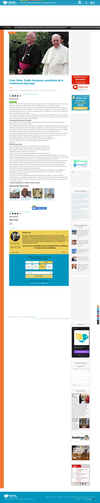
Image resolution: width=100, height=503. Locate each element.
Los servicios (67, 497)
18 (85, 376)
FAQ (55, 497)
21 (75, 379)
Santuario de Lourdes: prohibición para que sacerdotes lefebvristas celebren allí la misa (80, 207)
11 (85, 374)
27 (73, 381)
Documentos (45, 2)
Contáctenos (92, 497)
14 (75, 376)
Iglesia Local (12, 32)
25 (85, 379)
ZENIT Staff (26, 94)
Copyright (85, 497)
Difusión (73, 497)
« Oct (73, 385)
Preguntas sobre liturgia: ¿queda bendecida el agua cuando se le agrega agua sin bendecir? (82, 242)
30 (80, 381)
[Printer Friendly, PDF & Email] (13, 102)
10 (83, 374)
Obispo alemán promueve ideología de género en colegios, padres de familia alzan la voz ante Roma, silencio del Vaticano (83, 267)
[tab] (76, 466)
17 (83, 376)
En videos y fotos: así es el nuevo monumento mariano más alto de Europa (83, 251)
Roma (30, 2)
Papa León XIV (23, 2)
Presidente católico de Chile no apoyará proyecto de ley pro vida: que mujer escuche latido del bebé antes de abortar (80, 216)
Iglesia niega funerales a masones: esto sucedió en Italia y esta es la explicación (83, 258)
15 (78, 376)
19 (88, 376)
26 (88, 379)
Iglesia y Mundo (37, 2)
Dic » (75, 385)
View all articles (13, 228)
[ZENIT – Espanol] (11, 2)
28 (75, 381)
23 (80, 379)
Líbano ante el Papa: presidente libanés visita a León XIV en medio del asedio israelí (80, 202)
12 (88, 374)
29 (78, 381)
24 (83, 379)
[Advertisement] (50, 15)
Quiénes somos (49, 497)
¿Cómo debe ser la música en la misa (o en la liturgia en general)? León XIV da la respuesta (63, 27)
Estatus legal (79, 497)
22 (78, 379)
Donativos (53, 2)
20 (73, 379)
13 (73, 376)
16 (80, 376)
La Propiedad (60, 497)
